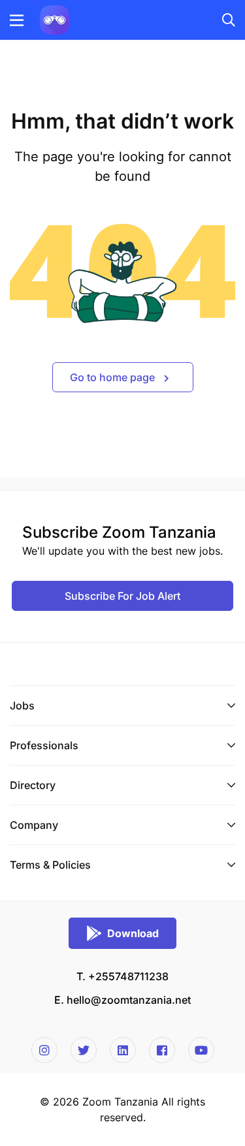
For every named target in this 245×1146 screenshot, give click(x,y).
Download (133, 933)
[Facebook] (162, 1050)
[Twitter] (84, 1050)
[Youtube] (201, 1050)
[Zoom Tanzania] (54, 18)
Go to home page (113, 377)
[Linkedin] (123, 1050)
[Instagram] (44, 1050)
